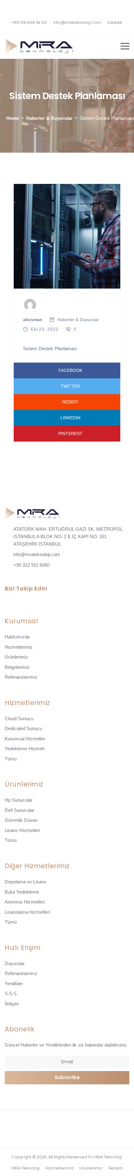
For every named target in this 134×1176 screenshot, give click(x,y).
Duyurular (15, 963)
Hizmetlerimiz (19, 647)
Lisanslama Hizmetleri (27, 912)
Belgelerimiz (17, 667)
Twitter (70, 386)
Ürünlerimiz (16, 657)
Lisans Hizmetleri (22, 830)
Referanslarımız (21, 677)
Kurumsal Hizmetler (25, 738)
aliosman (32, 319)
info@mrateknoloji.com (77, 22)
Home (12, 118)
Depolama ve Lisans (25, 881)
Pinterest (70, 433)
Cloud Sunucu (19, 718)
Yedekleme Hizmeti (24, 748)
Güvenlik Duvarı (21, 820)
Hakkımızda (17, 636)
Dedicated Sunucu (23, 728)
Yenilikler (14, 983)
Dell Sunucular (19, 810)
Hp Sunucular (18, 800)
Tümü (11, 758)
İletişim (12, 1003)
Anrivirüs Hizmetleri (25, 901)
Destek (114, 22)
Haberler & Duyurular (49, 118)
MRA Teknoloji (25, 1167)
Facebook (70, 370)
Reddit (70, 401)
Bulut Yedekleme (22, 892)
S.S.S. (11, 993)
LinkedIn (70, 417)
